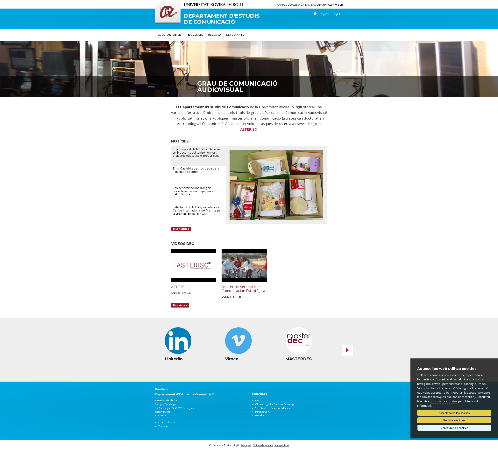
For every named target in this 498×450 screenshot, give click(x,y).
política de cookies (443, 401)
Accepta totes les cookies (454, 412)
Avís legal (246, 445)
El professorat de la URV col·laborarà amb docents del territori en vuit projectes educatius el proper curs (197, 153)
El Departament (170, 34)
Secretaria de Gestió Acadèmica (272, 408)
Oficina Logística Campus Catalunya (275, 404)
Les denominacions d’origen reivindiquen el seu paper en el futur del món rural (197, 191)
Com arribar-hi (166, 422)
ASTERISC (248, 129)
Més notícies (181, 229)
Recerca (214, 34)
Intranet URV (262, 411)
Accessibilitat (281, 445)
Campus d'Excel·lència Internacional (310, 5)
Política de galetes (263, 445)
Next (347, 350)
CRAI (257, 400)
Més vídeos (180, 305)
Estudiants (235, 34)
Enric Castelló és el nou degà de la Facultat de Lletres (196, 170)
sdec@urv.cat (162, 411)
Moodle (259, 415)
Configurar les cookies (454, 427)
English (337, 14)
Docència (195, 34)
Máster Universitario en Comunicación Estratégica (243, 288)
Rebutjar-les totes (454, 420)
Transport (163, 426)
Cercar (314, 14)
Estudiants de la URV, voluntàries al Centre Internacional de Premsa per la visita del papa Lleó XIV (197, 210)
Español (325, 14)
